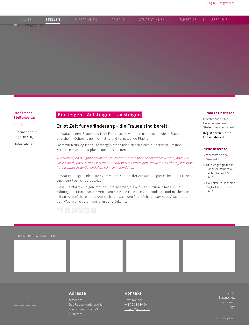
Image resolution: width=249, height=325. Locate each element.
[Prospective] (40, 256)
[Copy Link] (93, 210)
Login (211, 3)
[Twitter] (86, 210)
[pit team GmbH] (152, 256)
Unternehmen (24, 144)
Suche (231, 293)
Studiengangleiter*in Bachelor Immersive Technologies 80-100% (220, 171)
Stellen (53, 19)
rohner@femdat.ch (137, 309)
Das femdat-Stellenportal (24, 115)
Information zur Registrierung (25, 134)
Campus (118, 19)
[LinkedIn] (67, 210)
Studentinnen (152, 19)
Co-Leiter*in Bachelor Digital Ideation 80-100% (220, 187)
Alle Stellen (22, 125)
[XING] (74, 210)
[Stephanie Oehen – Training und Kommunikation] (209, 256)
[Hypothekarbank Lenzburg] (96, 256)
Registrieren (227, 3)
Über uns (219, 19)
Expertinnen (86, 19)
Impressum (228, 302)
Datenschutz (227, 297)
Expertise (187, 19)
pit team (231, 318)
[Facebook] (80, 210)
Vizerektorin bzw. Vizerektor (217, 157)
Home (26, 19)
